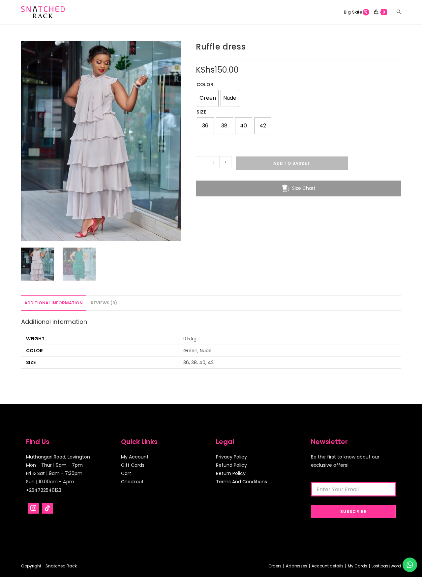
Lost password (386, 566)
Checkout (132, 481)
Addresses (296, 566)
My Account (135, 457)
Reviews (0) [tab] (104, 303)
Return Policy (231, 473)
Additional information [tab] (53, 303)
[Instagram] (33, 508)
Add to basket (291, 163)
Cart (126, 473)
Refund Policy (231, 465)
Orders (275, 566)
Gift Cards (132, 465)
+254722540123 (43, 490)
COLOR (204, 84)
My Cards (357, 566)
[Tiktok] (48, 508)
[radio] (207, 98)
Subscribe (353, 511)
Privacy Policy (231, 457)
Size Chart (304, 188)
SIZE (201, 112)
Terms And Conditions (241, 481)
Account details (328, 566)
